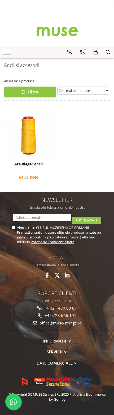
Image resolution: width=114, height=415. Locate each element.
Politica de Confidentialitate (52, 241)
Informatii (55, 341)
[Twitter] (57, 275)
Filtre (31, 92)
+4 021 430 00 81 (60, 308)
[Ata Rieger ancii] (28, 132)
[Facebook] (47, 275)
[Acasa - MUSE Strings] (57, 31)
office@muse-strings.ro (60, 323)
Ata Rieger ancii (28, 164)
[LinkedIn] (67, 275)
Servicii (55, 351)
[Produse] (7, 54)
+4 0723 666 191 (59, 315)
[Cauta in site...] (108, 52)
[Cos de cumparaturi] (95, 52)
